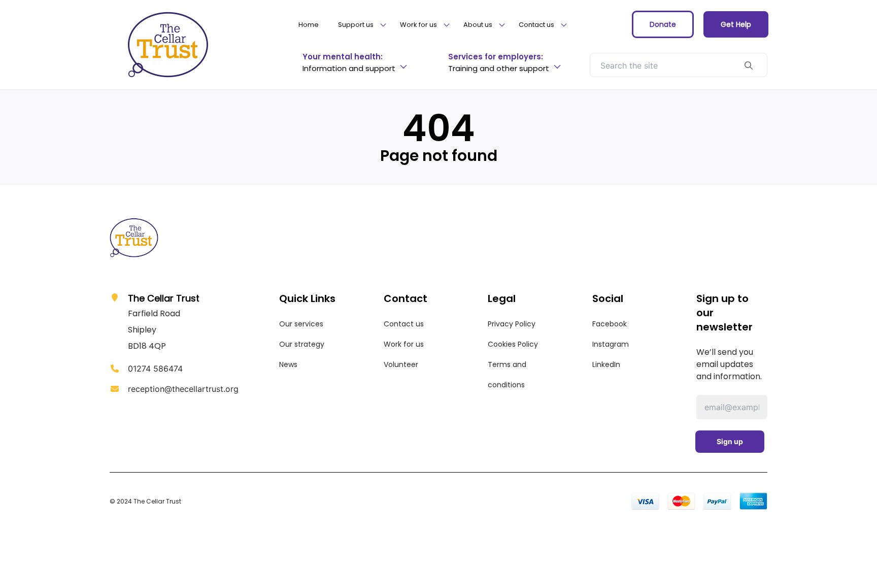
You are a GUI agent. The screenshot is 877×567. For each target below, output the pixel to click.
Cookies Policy (513, 344)
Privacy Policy (511, 324)
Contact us (404, 324)
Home (308, 24)
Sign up (730, 441)
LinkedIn (606, 364)
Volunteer (401, 364)
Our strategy (301, 344)
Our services (301, 324)
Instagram (610, 344)
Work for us (404, 344)
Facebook (609, 324)
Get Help (736, 24)
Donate (663, 24)
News (288, 364)
